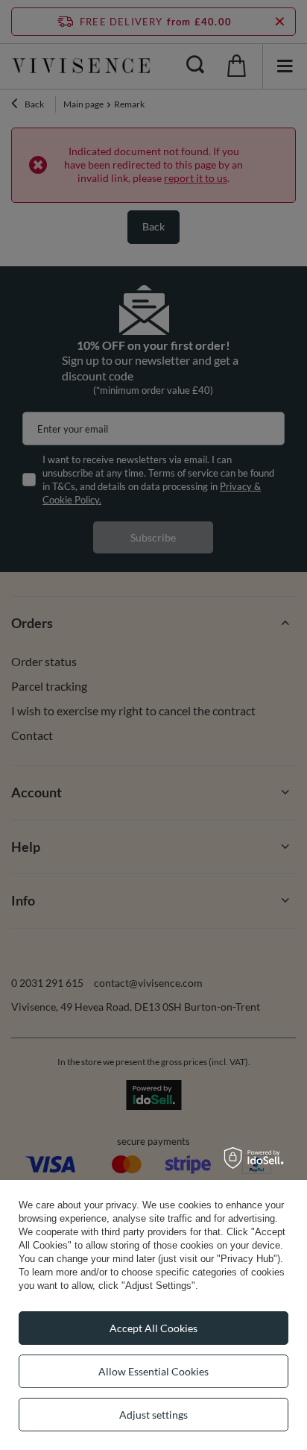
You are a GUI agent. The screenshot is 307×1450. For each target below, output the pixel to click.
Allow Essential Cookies (153, 1371)
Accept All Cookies (153, 1328)
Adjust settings (153, 1414)
